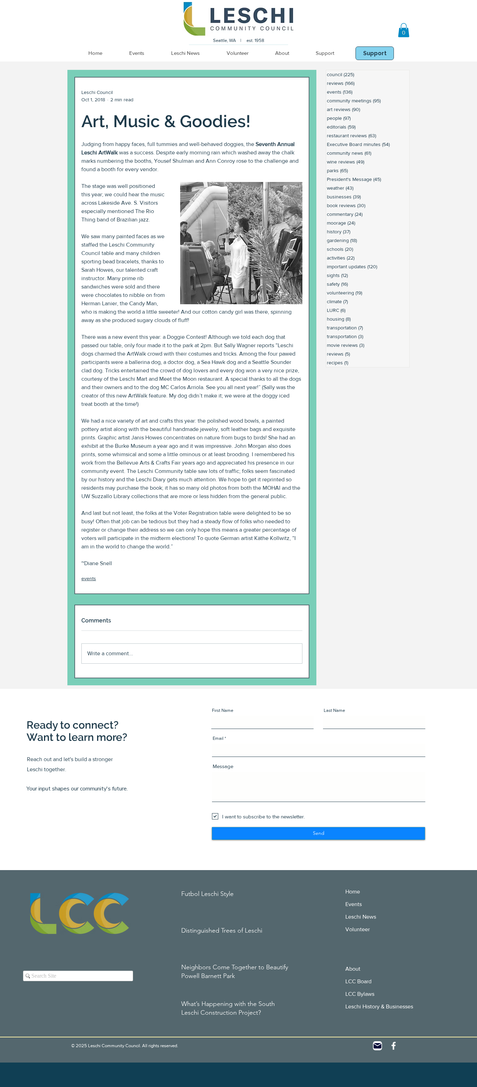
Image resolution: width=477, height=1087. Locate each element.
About (352, 969)
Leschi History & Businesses (379, 1006)
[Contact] (377, 1045)
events (88, 578)
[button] (404, 30)
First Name (222, 710)
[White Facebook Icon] (393, 1046)
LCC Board (358, 981)
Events (353, 904)
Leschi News (360, 917)
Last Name (334, 710)
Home (352, 892)
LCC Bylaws (359, 994)
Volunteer (357, 929)
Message (223, 766)
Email (218, 738)
